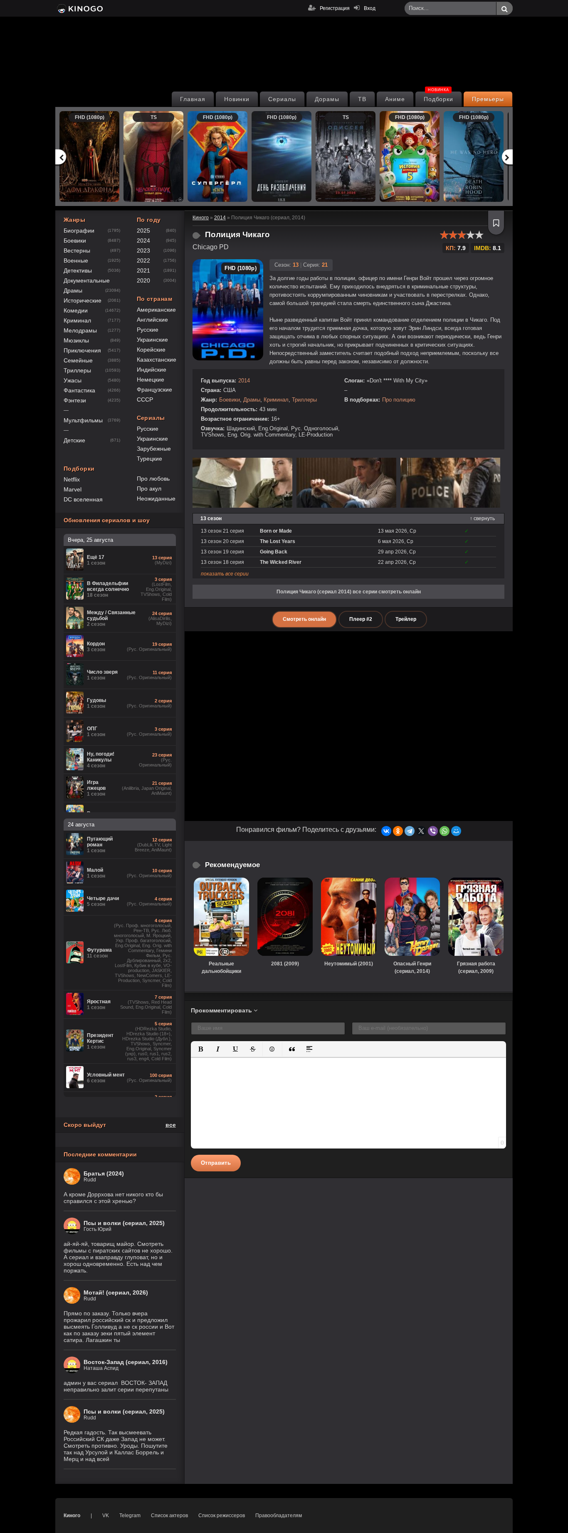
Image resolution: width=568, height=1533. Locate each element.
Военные (76, 260)
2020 (143, 280)
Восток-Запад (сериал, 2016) (126, 1362)
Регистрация (335, 8)
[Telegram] (410, 831)
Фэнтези (75, 400)
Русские (147, 329)
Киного (72, 1515)
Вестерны (77, 250)
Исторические (82, 300)
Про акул (149, 488)
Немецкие (150, 379)
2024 (143, 240)
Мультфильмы (83, 420)
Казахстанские (156, 359)
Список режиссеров (221, 1515)
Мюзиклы (76, 340)
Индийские (151, 369)
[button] (200, 1049)
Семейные (78, 360)
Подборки (439, 97)
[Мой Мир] (456, 831)
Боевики (229, 400)
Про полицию (398, 400)
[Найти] (504, 8)
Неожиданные (156, 498)
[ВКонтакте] (386, 831)
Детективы (78, 270)
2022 (143, 260)
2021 (143, 270)
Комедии (76, 310)
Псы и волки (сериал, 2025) (124, 1223)
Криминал (276, 400)
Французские (154, 389)
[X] (421, 831)
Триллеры (304, 400)
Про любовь (153, 478)
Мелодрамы (80, 330)
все (170, 1124)
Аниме (395, 99)
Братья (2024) (104, 1173)
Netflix (72, 479)
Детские (74, 440)
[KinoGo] (79, 8)
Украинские (152, 339)
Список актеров (169, 1515)
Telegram (130, 1515)
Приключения (82, 350)
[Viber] (433, 831)
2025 (143, 230)
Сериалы (282, 99)
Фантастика (79, 390)
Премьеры (488, 99)
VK (105, 1515)
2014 (244, 380)
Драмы (251, 400)
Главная (192, 99)
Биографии (79, 230)
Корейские (151, 349)
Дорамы (327, 99)
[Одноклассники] (398, 831)
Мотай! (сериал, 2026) (116, 1292)
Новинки (237, 99)
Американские (156, 309)
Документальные (87, 280)
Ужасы (72, 380)
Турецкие (149, 458)
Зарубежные (154, 448)
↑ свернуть (482, 518)
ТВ (362, 99)
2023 (143, 250)
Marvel (72, 489)
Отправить (216, 1163)
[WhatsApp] (444, 831)
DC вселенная (83, 499)
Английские (152, 319)
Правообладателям (278, 1515)
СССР (145, 399)
